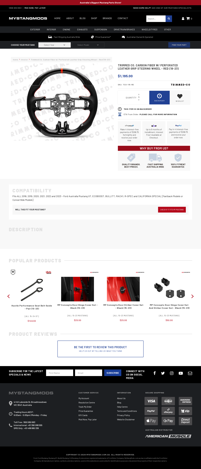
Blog (82, 18)
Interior (51, 29)
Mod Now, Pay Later (87, 419)
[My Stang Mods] (28, 18)
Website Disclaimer (126, 419)
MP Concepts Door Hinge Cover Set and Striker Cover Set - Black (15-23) (123, 306)
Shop (94, 18)
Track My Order (85, 406)
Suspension (100, 29)
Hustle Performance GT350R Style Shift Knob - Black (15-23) (169, 306)
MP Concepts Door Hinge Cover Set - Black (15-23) (32, 306)
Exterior (35, 29)
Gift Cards (83, 415)
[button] (180, 97)
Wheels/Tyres (149, 29)
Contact (123, 18)
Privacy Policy (123, 415)
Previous (8, 296)
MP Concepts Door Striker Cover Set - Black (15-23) (78, 306)
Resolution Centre (86, 402)
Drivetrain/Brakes (124, 29)
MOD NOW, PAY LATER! (35, 8)
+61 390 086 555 (35, 425)
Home (57, 18)
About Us (121, 398)
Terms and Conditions (127, 411)
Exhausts (82, 29)
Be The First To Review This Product (100, 348)
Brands (107, 18)
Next (192, 296)
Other (167, 29)
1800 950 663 (15, 8)
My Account (83, 398)
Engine (66, 29)
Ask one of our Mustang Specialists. (172, 8)
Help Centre (122, 406)
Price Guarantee (85, 411)
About (70, 18)
